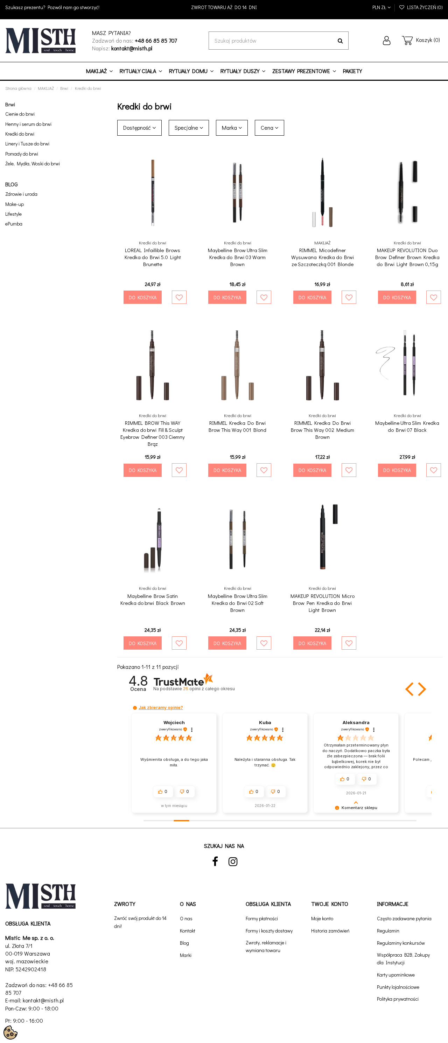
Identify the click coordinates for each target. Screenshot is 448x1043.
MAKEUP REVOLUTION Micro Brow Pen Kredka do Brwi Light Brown (322, 602)
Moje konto (322, 918)
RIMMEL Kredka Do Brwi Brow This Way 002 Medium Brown (322, 429)
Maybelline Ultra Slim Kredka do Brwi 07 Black (407, 426)
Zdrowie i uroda (21, 194)
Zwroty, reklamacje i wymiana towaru (266, 946)
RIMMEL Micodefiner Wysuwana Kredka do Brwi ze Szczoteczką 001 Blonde (322, 257)
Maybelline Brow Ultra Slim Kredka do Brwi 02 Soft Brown (237, 602)
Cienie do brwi (20, 113)
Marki (185, 955)
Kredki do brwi (19, 133)
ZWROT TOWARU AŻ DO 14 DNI (224, 7)
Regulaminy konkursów (401, 943)
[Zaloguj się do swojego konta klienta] (387, 40)
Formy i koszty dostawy (269, 930)
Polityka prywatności (398, 998)
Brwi (10, 104)
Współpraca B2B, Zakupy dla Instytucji (403, 958)
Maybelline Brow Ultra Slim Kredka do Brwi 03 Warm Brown (237, 257)
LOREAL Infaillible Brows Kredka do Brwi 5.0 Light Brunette (153, 257)
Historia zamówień (330, 930)
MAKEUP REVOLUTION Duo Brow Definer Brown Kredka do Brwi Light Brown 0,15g (407, 257)
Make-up (14, 204)
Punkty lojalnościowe (398, 987)
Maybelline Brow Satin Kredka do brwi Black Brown (152, 599)
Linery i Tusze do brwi (27, 143)
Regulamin (388, 930)
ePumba (13, 223)
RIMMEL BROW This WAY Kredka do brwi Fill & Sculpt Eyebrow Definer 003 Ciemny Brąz (152, 433)
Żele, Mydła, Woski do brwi (32, 163)
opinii (208, 688)
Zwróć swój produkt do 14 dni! (140, 922)
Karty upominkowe (396, 974)
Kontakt (187, 930)
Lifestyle (13, 213)
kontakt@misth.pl (43, 1000)
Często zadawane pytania (404, 918)
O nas (186, 918)
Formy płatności (262, 918)
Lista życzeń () (424, 7)
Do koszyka (142, 297)
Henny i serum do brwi (28, 124)
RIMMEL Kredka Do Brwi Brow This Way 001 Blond (237, 426)
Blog (184, 943)
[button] (410, 689)
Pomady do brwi (21, 153)
